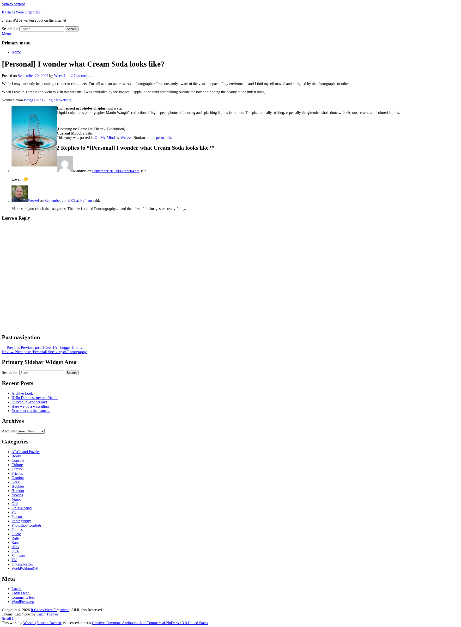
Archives (9, 431)
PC (14, 512)
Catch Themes (47, 614)
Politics (17, 530)
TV (14, 560)
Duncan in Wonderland (29, 402)
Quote (16, 534)
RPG (15, 547)
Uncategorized (23, 564)
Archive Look (22, 393)
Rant (15, 543)
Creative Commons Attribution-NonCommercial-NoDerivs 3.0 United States (150, 623)
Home (16, 52)
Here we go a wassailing (30, 406)
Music (16, 499)
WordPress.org (23, 602)
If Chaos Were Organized (21, 12)
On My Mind (105, 137)
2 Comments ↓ (82, 76)
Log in (17, 589)
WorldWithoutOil (25, 568)
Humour (18, 491)
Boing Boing (33, 100)
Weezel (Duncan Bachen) (42, 623)
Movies (17, 495)
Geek (16, 482)
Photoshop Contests (27, 525)
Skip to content (13, 4)
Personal (18, 517)
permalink (163, 137)
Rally (16, 538)
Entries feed (21, 593)
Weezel (59, 76)
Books (16, 456)
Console (18, 460)
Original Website (58, 100)
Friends (17, 473)
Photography (21, 521)
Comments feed (23, 597)
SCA (15, 551)
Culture (17, 465)
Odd (15, 504)
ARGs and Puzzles (26, 452)
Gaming (18, 478)
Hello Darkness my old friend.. (35, 398)
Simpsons (19, 555)
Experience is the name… (31, 411)
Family (17, 469)
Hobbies (18, 486)
